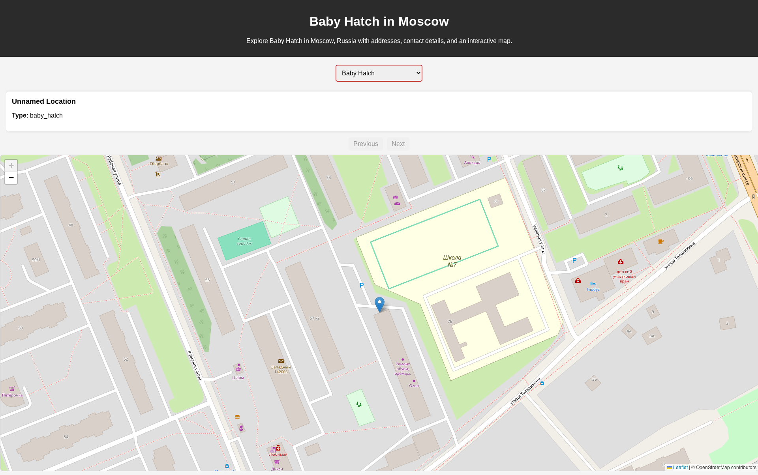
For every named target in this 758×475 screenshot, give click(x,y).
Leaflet (680, 467)
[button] (380, 305)
